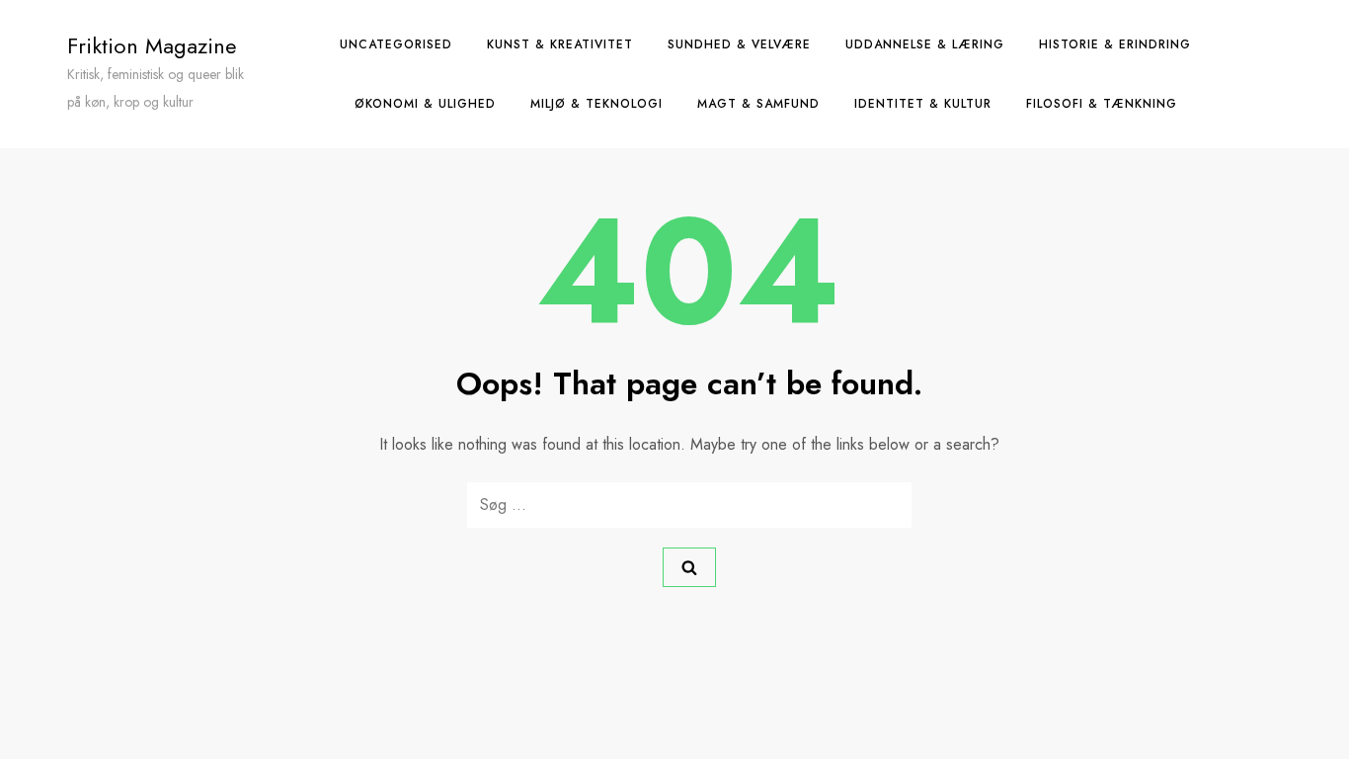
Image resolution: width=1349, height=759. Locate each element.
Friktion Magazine (152, 45)
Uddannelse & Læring (924, 44)
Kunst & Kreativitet (560, 44)
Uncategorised (396, 44)
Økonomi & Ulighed (425, 104)
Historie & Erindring (1115, 44)
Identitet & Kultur (923, 104)
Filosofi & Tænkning (1101, 104)
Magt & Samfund (758, 104)
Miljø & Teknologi (596, 104)
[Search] (689, 567)
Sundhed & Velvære (739, 44)
